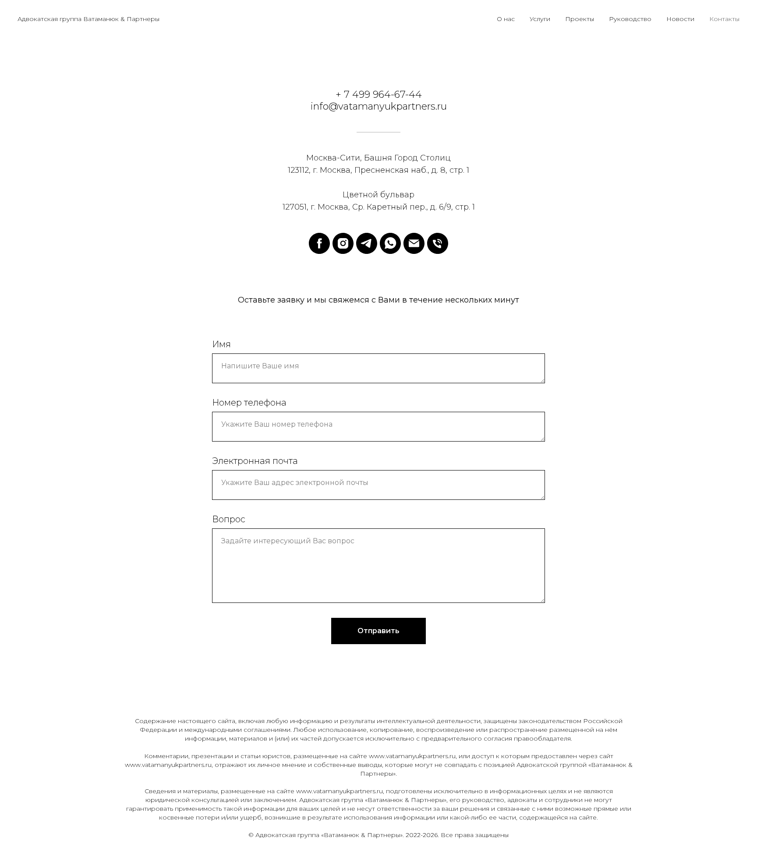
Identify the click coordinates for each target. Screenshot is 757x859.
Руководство (630, 19)
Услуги (540, 19)
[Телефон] (437, 243)
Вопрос (228, 519)
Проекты (579, 19)
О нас (506, 19)
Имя (221, 344)
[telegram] (366, 243)
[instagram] (343, 243)
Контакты (724, 19)
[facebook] (319, 243)
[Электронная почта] (413, 243)
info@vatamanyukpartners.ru (379, 106)
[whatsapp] (390, 243)
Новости (680, 19)
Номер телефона (249, 402)
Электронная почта (255, 461)
